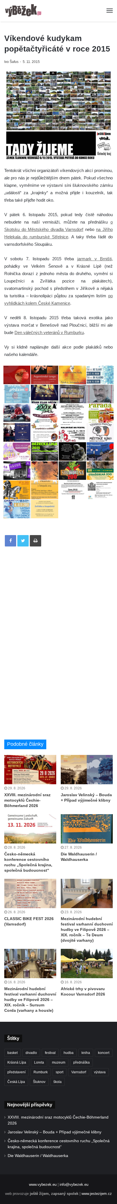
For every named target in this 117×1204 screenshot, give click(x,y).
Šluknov (39, 1082)
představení (16, 1072)
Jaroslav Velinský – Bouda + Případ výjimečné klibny (54, 1132)
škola (57, 1082)
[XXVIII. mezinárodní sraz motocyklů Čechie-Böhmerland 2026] (30, 769)
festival (50, 1053)
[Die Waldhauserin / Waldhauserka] (87, 828)
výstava (100, 1072)
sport (59, 1072)
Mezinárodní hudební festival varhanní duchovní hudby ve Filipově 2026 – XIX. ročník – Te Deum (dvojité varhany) (87, 929)
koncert (103, 1053)
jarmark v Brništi (94, 258)
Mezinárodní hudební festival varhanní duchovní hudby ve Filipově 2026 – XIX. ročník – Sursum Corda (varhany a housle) (30, 999)
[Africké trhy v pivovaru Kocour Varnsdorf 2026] (87, 963)
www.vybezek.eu (43, 1184)
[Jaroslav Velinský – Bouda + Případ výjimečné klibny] (87, 769)
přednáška (81, 1062)
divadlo (31, 1053)
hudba (69, 1053)
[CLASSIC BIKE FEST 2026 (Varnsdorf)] (30, 893)
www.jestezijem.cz (97, 1193)
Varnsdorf (78, 1072)
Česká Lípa (16, 1082)
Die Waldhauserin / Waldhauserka (38, 1156)
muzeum (58, 1062)
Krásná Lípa (16, 1062)
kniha (86, 1053)
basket (12, 1053)
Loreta (39, 1062)
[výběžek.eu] (24, 11)
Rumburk (41, 1072)
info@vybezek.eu (74, 1184)
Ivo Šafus (11, 62)
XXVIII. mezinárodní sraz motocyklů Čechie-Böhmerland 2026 (27, 800)
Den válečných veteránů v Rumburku (49, 332)
